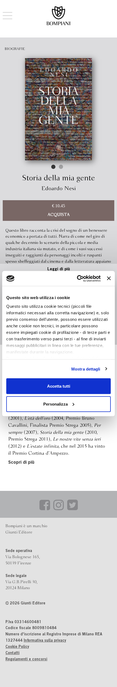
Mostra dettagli (85, 368)
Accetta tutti (58, 386)
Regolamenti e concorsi (26, 659)
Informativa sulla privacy (45, 641)
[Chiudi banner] (109, 278)
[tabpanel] (58, 109)
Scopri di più (21, 462)
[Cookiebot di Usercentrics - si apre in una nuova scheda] (77, 278)
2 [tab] (61, 167)
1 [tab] (53, 167)
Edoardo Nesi (58, 188)
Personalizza (55, 403)
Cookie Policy (17, 647)
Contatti (12, 653)
